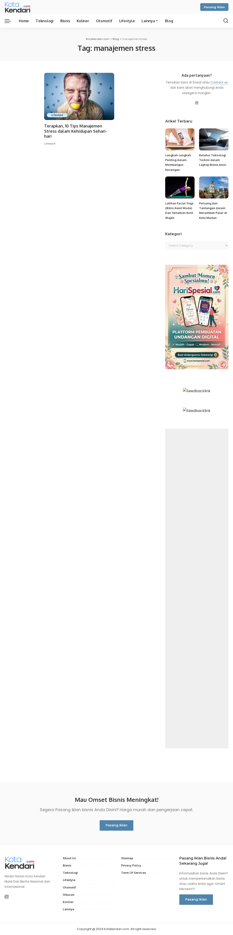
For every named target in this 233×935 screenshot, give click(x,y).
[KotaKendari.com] (22, 7)
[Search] (225, 21)
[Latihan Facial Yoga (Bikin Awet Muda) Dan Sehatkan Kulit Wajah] (180, 187)
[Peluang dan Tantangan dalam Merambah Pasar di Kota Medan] (213, 187)
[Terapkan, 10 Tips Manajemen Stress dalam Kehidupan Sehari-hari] (79, 96)
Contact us (219, 82)
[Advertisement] (196, 588)
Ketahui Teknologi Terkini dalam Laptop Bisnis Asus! (212, 160)
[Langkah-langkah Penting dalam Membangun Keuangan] (180, 139)
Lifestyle (57, 115)
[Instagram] (196, 103)
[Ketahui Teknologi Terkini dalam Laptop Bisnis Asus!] (213, 139)
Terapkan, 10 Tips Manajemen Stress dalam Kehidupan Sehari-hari (75, 131)
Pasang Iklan (214, 7)
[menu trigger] (10, 21)
